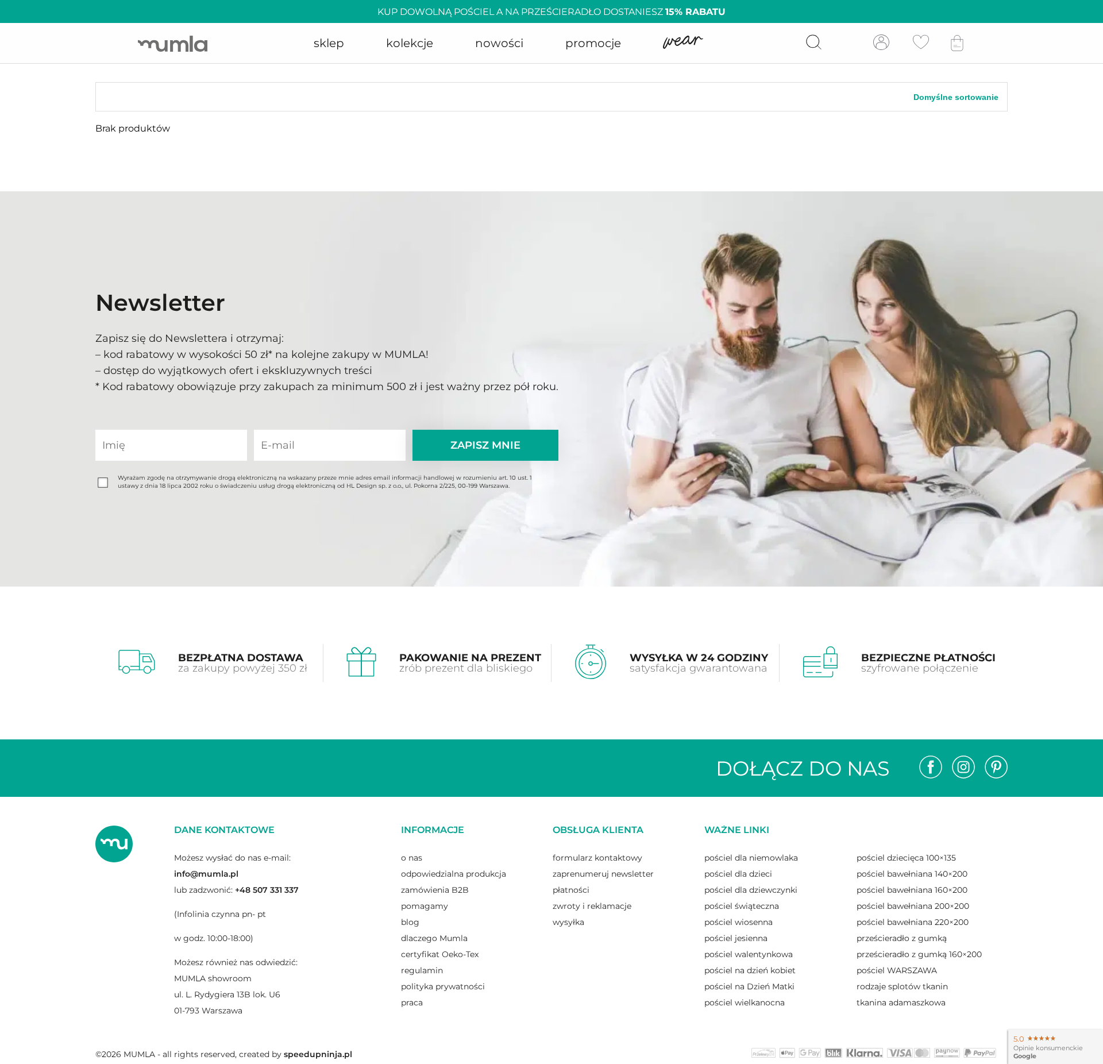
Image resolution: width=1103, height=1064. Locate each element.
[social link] (930, 768)
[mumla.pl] (172, 43)
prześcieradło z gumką (902, 938)
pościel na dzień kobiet (750, 970)
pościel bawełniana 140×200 (912, 874)
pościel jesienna (736, 938)
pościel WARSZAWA (897, 970)
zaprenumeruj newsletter (603, 874)
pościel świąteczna (741, 906)
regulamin (422, 970)
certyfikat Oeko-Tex (440, 954)
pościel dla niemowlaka (751, 858)
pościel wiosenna (738, 922)
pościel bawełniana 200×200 (913, 906)
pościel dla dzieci (738, 874)
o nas (411, 858)
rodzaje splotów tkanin (902, 986)
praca (412, 1002)
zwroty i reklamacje (592, 906)
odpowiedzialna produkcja (453, 874)
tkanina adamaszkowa (901, 1002)
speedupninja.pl (318, 1054)
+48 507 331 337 (267, 890)
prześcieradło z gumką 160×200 (919, 954)
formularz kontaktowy (597, 858)
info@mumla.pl (206, 874)
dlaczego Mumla (434, 938)
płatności (571, 890)
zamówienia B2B (435, 890)
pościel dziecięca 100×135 (906, 858)
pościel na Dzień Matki (749, 986)
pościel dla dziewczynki (750, 890)
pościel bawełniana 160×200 (912, 890)
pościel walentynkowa (748, 954)
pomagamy (424, 906)
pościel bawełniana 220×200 (913, 922)
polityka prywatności (443, 986)
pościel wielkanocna (744, 1002)
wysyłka (568, 922)
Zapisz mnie (485, 445)
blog (410, 922)
